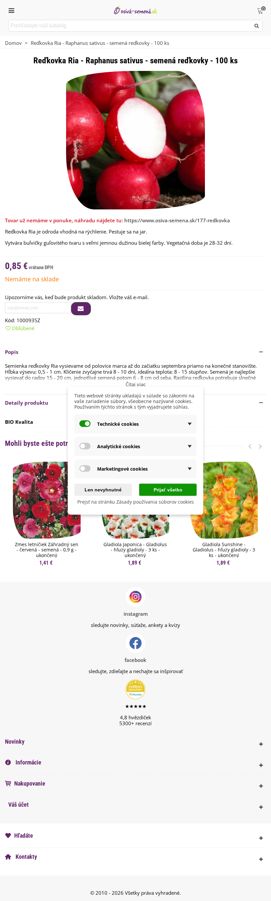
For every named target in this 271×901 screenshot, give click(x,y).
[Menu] (11, 10)
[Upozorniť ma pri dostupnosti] (81, 308)
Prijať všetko (168, 489)
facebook (135, 660)
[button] (135, 352)
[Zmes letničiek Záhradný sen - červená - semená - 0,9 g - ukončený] (47, 500)
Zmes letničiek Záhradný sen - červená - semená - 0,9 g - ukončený (46, 550)
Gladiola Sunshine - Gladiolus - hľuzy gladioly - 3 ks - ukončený (224, 550)
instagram (136, 613)
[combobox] (130, 25)
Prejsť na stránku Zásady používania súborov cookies (135, 502)
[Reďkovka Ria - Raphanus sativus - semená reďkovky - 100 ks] (135, 139)
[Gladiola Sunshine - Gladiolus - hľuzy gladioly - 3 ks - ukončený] (224, 500)
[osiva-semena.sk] (135, 10)
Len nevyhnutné (103, 489)
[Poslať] (256, 25)
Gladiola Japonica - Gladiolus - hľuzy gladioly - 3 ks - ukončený (135, 550)
